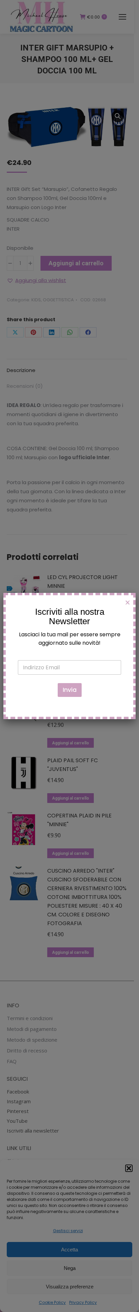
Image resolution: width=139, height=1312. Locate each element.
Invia (70, 690)
